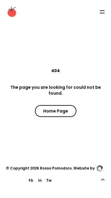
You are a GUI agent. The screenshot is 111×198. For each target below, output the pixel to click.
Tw (49, 180)
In (40, 180)
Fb (31, 180)
